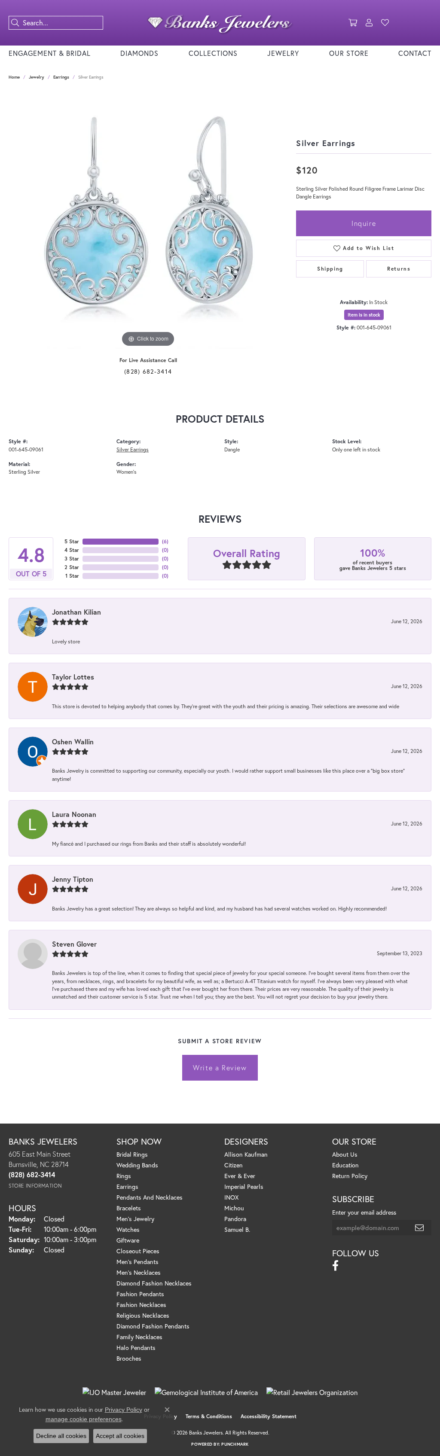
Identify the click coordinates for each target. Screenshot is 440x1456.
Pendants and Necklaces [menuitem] (149, 1197)
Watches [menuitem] (128, 1229)
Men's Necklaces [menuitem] (138, 1272)
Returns (398, 268)
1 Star (72, 576)
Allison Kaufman (246, 1154)
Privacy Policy (123, 1409)
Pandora (235, 1219)
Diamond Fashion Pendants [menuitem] (152, 1326)
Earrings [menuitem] (127, 1186)
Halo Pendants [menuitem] (136, 1347)
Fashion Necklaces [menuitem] (141, 1305)
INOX (231, 1197)
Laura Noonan (74, 814)
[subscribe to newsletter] (419, 1227)
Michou (234, 1208)
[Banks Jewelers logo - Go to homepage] (220, 23)
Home (14, 77)
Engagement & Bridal (50, 53)
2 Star (71, 567)
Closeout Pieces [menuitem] (137, 1251)
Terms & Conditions (209, 1416)
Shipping (330, 268)
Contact (414, 53)
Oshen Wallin (73, 741)
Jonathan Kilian (76, 611)
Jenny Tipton (72, 878)
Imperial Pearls (243, 1186)
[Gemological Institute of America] (206, 1392)
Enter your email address (364, 1212)
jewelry (36, 77)
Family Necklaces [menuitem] (139, 1337)
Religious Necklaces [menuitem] (142, 1315)
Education (345, 1165)
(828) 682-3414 (148, 371)
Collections (213, 53)
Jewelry (283, 53)
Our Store (349, 53)
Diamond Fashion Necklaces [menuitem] (154, 1283)
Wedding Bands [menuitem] (137, 1165)
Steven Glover (74, 943)
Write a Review (220, 1067)
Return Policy (349, 1176)
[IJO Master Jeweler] (114, 1392)
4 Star (71, 550)
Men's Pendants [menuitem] (137, 1262)
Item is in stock (364, 315)
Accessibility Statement (268, 1416)
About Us (345, 1154)
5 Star (71, 541)
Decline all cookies (61, 1435)
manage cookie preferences (84, 1419)
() (165, 541)
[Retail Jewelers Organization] (312, 1392)
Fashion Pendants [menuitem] (140, 1294)
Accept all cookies (120, 1435)
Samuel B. (237, 1229)
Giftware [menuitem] (127, 1240)
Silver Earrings (132, 449)
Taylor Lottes (73, 676)
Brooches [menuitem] (128, 1358)
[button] (352, 22)
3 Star (71, 558)
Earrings (61, 77)
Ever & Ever (239, 1176)
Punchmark (234, 1444)
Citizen (233, 1165)
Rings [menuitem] (123, 1176)
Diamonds (139, 53)
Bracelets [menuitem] (128, 1208)
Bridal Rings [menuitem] (132, 1154)
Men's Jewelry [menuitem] (135, 1219)
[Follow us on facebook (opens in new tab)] (335, 1266)
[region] (148, 220)
